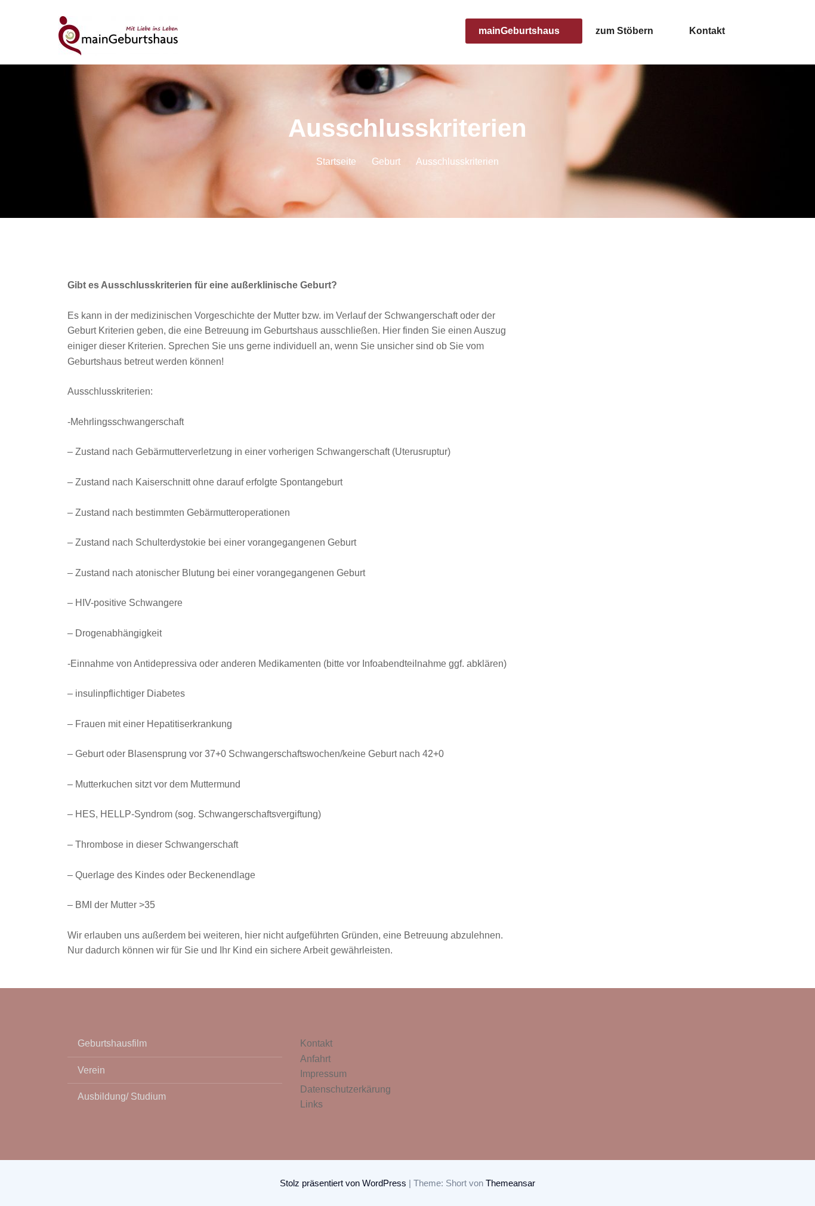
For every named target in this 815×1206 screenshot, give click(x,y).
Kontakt (707, 31)
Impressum (323, 1074)
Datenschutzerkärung (345, 1089)
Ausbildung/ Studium (122, 1096)
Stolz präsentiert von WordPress (344, 1183)
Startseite (336, 161)
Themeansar (510, 1183)
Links (311, 1104)
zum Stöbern (624, 31)
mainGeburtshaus (519, 31)
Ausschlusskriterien (457, 161)
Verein (91, 1070)
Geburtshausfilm (112, 1043)
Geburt (386, 161)
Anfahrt (315, 1059)
